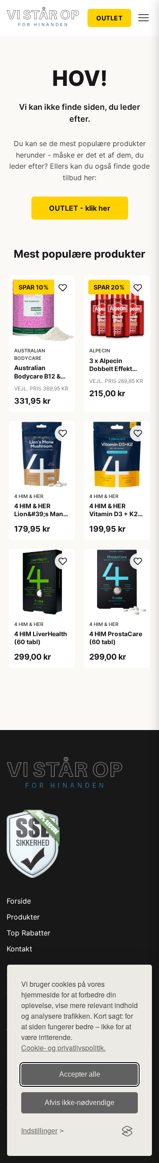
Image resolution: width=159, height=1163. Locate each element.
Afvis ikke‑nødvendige (79, 1102)
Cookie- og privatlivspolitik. (63, 1048)
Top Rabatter (28, 932)
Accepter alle (79, 1074)
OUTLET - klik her (79, 208)
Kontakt (19, 948)
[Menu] (143, 18)
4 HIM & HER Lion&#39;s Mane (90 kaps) (40, 513)
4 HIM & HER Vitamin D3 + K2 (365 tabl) (113, 513)
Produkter (23, 916)
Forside (19, 900)
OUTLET (109, 18)
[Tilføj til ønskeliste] (63, 288)
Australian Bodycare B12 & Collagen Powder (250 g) (40, 380)
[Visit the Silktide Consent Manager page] (127, 1131)
